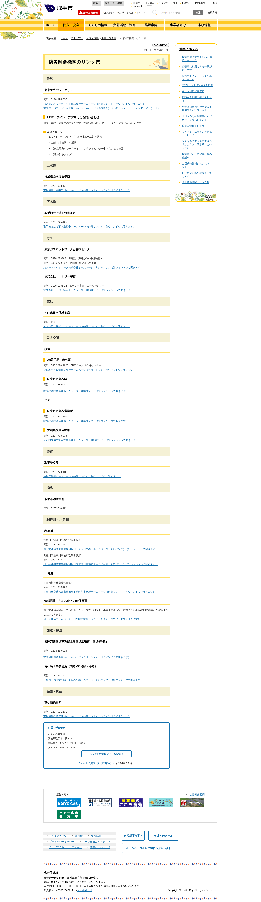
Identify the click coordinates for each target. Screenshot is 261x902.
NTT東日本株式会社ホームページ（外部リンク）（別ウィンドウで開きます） (87, 326)
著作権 (79, 835)
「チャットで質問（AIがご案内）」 (95, 763)
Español (186, 3)
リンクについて (58, 835)
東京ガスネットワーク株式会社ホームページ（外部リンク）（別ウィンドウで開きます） (93, 267)
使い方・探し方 (125, 12)
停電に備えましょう (193, 125)
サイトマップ (143, 12)
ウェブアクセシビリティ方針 (65, 847)
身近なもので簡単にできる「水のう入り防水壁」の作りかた (197, 144)
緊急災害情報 (90, 12)
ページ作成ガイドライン (96, 841)
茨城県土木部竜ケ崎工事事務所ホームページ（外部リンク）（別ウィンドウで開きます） (93, 679)
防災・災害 (92, 38)
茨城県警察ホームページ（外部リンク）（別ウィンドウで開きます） (82, 476)
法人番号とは (84, 890)
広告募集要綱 (197, 794)
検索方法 (212, 12)
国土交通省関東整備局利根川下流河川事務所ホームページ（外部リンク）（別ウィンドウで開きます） (101, 564)
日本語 (213, 3)
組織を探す (109, 12)
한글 (175, 3)
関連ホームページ (100, 847)
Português (200, 3)
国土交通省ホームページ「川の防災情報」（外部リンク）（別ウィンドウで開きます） (92, 619)
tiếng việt (137, 6)
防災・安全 (77, 38)
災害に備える (108, 38)
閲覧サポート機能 (113, 3)
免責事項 (96, 835)
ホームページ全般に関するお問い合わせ (150, 848)
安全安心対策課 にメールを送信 (106, 754)
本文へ (96, 3)
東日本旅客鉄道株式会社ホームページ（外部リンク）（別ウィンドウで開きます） (89, 369)
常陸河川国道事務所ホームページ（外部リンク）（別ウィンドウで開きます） (87, 657)
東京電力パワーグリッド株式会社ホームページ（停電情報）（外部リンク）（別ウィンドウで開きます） (102, 108)
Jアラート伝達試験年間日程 (197, 85)
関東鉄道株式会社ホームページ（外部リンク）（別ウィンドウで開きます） (86, 391)
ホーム (64, 38)
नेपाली (149, 6)
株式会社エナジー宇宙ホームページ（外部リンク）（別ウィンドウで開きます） (88, 290)
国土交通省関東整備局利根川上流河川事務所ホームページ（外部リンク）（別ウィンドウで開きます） (101, 549)
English (136, 3)
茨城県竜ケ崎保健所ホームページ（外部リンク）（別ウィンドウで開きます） (87, 716)
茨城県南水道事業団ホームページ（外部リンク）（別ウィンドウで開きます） (87, 190)
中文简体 (149, 3)
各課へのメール (163, 835)
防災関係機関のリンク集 (195, 182)
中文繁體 (163, 3)
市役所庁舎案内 (133, 835)
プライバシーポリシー (61, 841)
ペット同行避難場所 (193, 91)
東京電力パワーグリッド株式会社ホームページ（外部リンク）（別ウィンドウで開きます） (94, 103)
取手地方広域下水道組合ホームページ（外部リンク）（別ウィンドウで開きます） (89, 226)
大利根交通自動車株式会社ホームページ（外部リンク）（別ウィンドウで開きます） (91, 440)
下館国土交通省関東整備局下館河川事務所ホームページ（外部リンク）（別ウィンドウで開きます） (99, 591)
